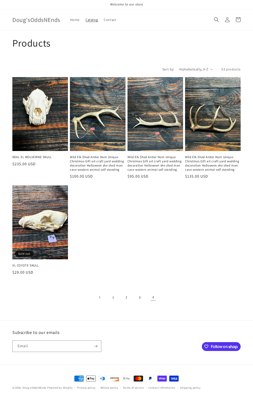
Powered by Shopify (60, 387)
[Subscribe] (95, 346)
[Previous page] (99, 297)
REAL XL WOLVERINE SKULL (32, 157)
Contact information (161, 387)
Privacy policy (86, 387)
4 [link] (153, 297)
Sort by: (168, 69)
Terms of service (133, 387)
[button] (216, 19)
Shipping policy (190, 387)
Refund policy (109, 387)
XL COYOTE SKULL (25, 265)
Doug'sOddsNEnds (34, 387)
